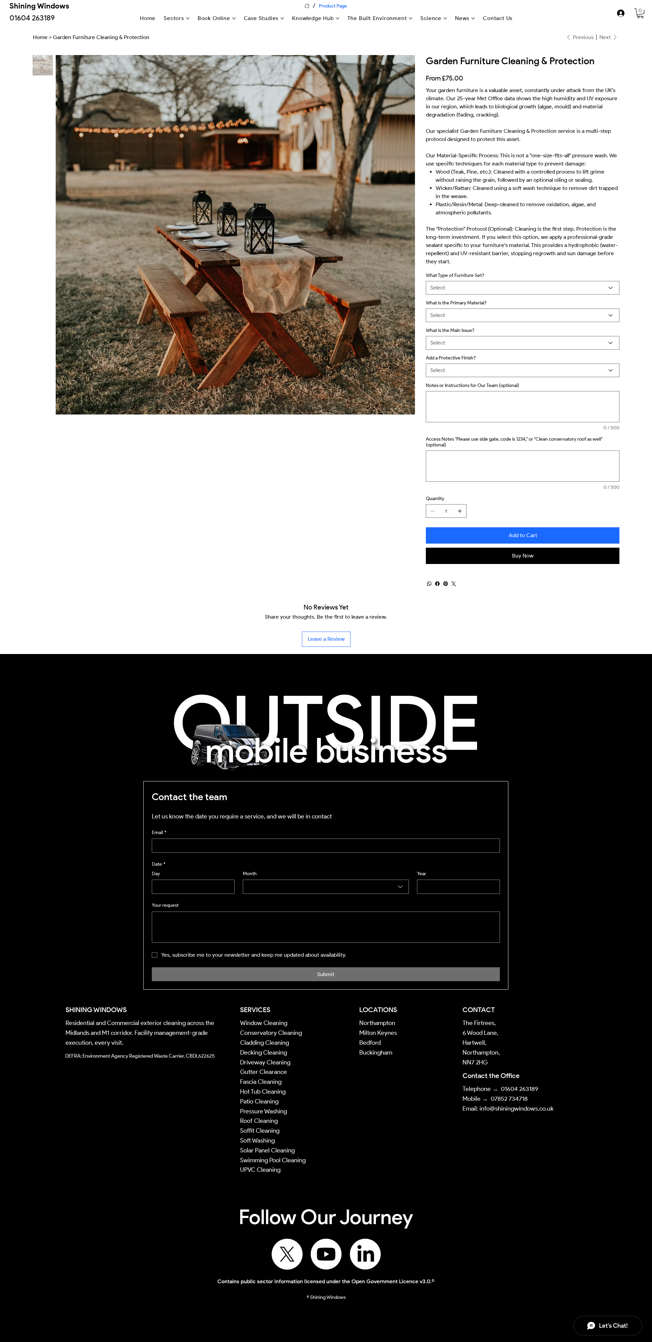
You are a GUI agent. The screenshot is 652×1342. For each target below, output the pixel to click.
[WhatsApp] (429, 583)
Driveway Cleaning (265, 1062)
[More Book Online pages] (234, 18)
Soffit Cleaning (259, 1130)
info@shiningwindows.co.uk (516, 1108)
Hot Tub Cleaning (263, 1091)
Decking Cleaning (263, 1052)
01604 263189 (519, 1089)
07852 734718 (509, 1098)
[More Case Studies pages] (282, 18)
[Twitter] (453, 583)
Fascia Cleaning (261, 1081)
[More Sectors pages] (187, 18)
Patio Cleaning (260, 1101)
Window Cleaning (263, 1023)
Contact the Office (491, 1076)
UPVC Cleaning (260, 1169)
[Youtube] (326, 1254)
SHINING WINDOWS (96, 1010)
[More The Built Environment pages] (410, 18)
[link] (640, 13)
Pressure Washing (264, 1111)
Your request (165, 905)
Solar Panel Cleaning (267, 1150)
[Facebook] (437, 583)
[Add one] (460, 511)
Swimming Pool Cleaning (273, 1160)
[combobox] (326, 887)
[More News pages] (473, 18)
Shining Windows (39, 6)
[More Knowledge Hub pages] (337, 18)
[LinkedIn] (365, 1254)
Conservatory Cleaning (271, 1033)
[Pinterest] (445, 583)
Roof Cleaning (259, 1121)
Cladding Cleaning (264, 1042)
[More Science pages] (445, 18)
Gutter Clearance (263, 1072)
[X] (287, 1254)
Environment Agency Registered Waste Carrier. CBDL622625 (149, 1056)
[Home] (307, 6)
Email (159, 832)
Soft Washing (258, 1140)
